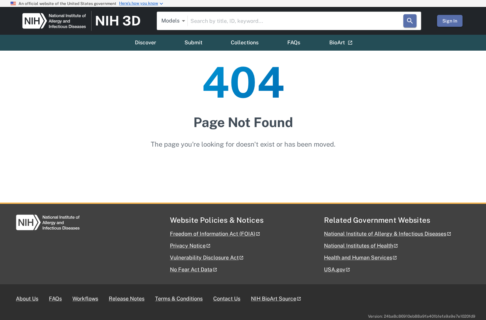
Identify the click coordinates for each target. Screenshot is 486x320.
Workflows (85, 299)
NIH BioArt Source (273, 299)
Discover (145, 42)
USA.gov (334, 269)
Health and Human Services (358, 257)
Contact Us (226, 299)
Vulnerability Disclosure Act (204, 257)
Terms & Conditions (179, 299)
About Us (27, 299)
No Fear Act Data (191, 269)
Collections (245, 42)
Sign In (449, 20)
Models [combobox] (170, 21)
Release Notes (126, 299)
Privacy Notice (188, 246)
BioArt (337, 42)
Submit (193, 42)
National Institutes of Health (358, 246)
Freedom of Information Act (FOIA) (212, 234)
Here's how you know (138, 3)
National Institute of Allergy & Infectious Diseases (385, 234)
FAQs (293, 42)
